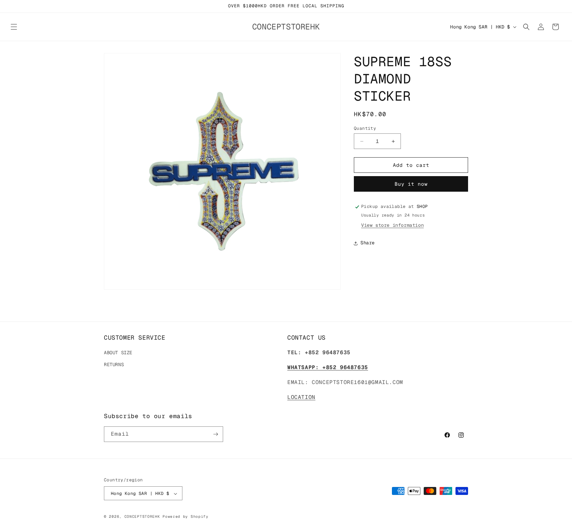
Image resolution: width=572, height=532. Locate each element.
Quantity (365, 128)
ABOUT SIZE (118, 353)
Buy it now (411, 184)
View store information (392, 225)
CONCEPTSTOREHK (142, 516)
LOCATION (301, 397)
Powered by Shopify (186, 516)
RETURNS (114, 364)
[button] (14, 27)
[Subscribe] (215, 434)
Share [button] (367, 243)
